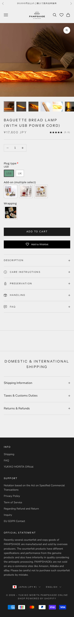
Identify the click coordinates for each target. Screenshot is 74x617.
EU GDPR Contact (14, 521)
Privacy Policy (12, 496)
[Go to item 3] (33, 106)
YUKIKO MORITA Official (18, 467)
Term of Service (13, 502)
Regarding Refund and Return (21, 508)
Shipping (9, 454)
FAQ (6, 460)
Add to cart (37, 231)
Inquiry (8, 515)
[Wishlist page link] (61, 15)
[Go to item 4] (45, 106)
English (51, 587)
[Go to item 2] (21, 106)
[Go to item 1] (9, 106)
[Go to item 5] (57, 106)
